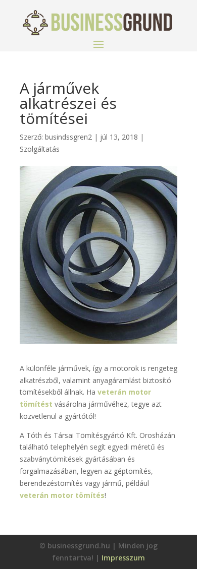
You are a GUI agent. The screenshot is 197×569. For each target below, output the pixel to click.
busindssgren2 (68, 137)
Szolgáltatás (40, 149)
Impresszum (123, 557)
